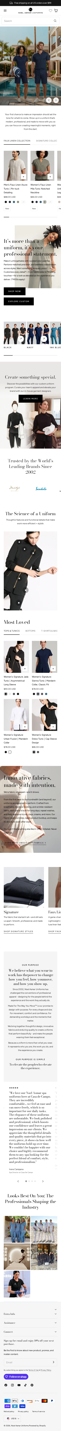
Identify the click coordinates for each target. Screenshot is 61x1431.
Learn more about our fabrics (24, 843)
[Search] (55, 20)
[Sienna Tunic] (44, 657)
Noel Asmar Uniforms (20, 1426)
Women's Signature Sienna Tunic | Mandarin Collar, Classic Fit (44, 680)
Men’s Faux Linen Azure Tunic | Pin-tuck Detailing (15, 188)
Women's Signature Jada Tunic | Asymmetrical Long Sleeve (16, 680)
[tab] (26, 1181)
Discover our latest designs (30, 83)
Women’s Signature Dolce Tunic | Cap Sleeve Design (44, 739)
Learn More (30, 398)
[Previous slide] (49, 100)
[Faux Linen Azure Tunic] (16, 166)
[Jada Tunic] (16, 657)
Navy (30, 347)
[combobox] (30, 21)
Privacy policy (23, 1411)
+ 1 (23, 202)
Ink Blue (55, 347)
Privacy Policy (46, 1370)
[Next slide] (43, 1181)
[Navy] (38, 333)
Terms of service (38, 1411)
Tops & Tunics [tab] (12, 631)
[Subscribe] (53, 1362)
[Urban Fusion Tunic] (16, 715)
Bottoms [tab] (30, 631)
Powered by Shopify (37, 1426)
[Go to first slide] (56, 100)
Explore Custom (18, 301)
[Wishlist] (50, 10)
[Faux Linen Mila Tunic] (42, 166)
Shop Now (14, 291)
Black (8, 347)
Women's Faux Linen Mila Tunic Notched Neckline (40, 188)
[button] (5, 10)
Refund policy (9, 1411)
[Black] (15, 333)
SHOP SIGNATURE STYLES (18, 931)
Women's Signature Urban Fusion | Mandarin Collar (16, 739)
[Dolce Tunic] (44, 715)
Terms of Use (33, 1370)
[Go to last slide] (18, 1181)
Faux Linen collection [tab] (17, 140)
